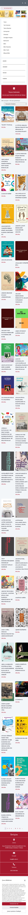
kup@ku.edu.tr (14, 859)
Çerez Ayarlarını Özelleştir (14, 911)
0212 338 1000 (14, 870)
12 (19, 828)
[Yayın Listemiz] (14, 88)
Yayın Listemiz (14, 92)
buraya (17, 901)
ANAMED (5, 67)
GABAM (5, 78)
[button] (1, 14)
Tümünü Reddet (14, 907)
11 (17, 828)
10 (15, 828)
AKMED (4, 61)
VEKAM (4, 73)
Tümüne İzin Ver (14, 904)
